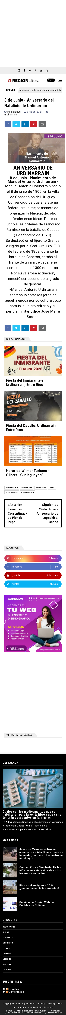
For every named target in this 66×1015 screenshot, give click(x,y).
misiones (7, 959)
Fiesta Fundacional (34, 1013)
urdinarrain (10, 114)
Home (9, 1011)
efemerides (26, 487)
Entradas (13, 989)
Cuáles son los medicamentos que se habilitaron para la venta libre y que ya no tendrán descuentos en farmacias (32, 814)
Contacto (55, 1011)
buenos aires (9, 927)
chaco (6, 932)
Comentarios (16, 991)
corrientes (8, 938)
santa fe (7, 964)
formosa (7, 954)
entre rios (41, 487)
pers (52, 487)
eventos (6, 948)
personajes (12, 492)
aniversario (12, 487)
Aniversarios (14, 1013)
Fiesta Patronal (55, 1013)
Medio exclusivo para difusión (31, 1011)
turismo (7, 970)
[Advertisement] (33, 33)
